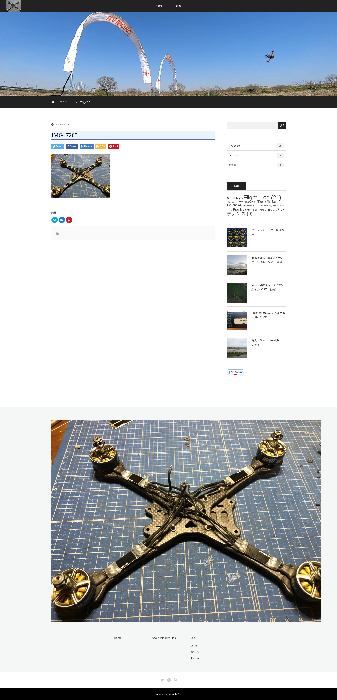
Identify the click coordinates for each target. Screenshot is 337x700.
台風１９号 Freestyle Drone (265, 342)
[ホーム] (52, 97)
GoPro (234, 205)
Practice (241, 209)
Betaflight (235, 198)
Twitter (162, 679)
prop (253, 210)
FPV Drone (255, 145)
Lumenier (266, 205)
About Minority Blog (164, 637)
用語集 (255, 165)
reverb (262, 210)
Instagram (168, 679)
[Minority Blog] (186, 620)
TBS (271, 210)
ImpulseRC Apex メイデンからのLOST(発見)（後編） (268, 259)
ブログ (63, 102)
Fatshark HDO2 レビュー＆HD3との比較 (268, 315)
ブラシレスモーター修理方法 (267, 232)
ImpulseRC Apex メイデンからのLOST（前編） (267, 287)
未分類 (193, 646)
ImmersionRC (251, 205)
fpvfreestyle (248, 201)
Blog (178, 5)
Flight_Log (262, 197)
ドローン (255, 155)
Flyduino (232, 202)
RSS (175, 679)
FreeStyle (267, 201)
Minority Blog (175, 694)
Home (159, 5)
